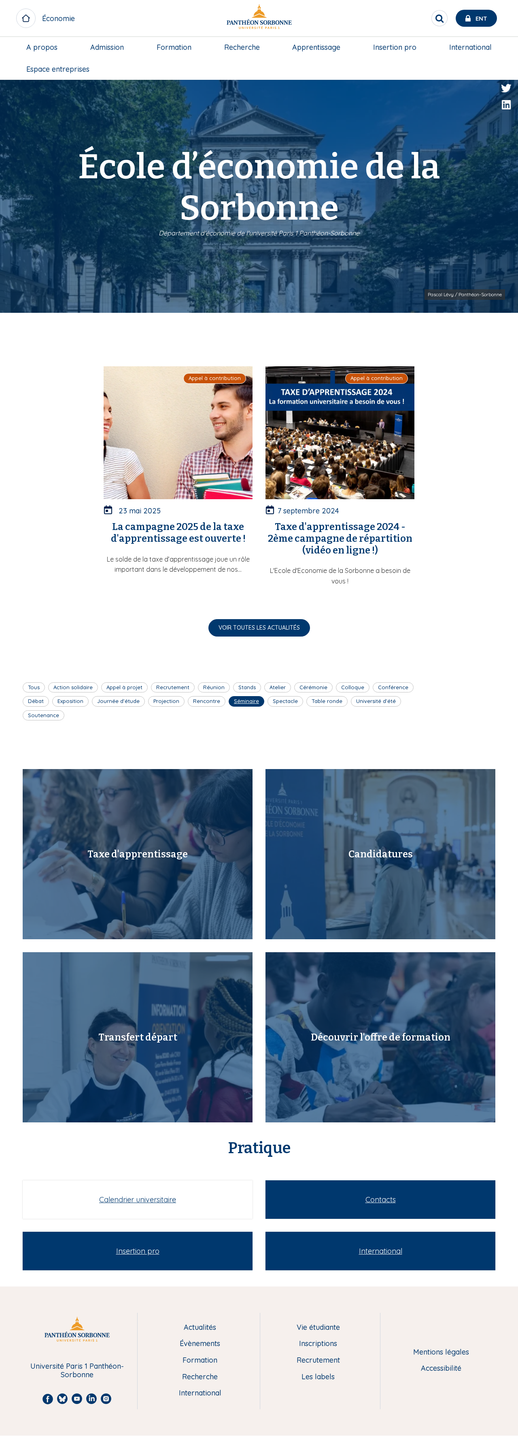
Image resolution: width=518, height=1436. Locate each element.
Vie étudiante (318, 1327)
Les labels (318, 1377)
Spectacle (285, 701)
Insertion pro (394, 47)
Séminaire (246, 701)
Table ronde (327, 701)
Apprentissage (316, 47)
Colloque (352, 687)
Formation (174, 47)
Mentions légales (441, 1352)
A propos (41, 47)
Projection (166, 701)
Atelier (278, 687)
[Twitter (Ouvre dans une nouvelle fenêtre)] (506, 88)
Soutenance (43, 715)
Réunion (214, 687)
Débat (36, 701)
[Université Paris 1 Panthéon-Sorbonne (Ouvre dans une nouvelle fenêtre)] (259, 18)
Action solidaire (73, 687)
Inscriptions (318, 1344)
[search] (439, 18)
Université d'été (376, 701)
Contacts (380, 1199)
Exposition (70, 701)
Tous (34, 687)
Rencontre (206, 701)
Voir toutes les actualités (259, 627)
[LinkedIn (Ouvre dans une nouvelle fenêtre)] (506, 105)
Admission (107, 47)
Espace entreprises (57, 69)
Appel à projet (124, 687)
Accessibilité (441, 1368)
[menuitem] (42, 47)
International (470, 47)
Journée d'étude (118, 701)
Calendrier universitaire (137, 1199)
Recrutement (172, 687)
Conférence (393, 687)
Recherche (242, 47)
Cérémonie (313, 687)
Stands (247, 687)
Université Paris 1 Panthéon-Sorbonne (77, 1370)
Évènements (200, 1344)
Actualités (200, 1327)
